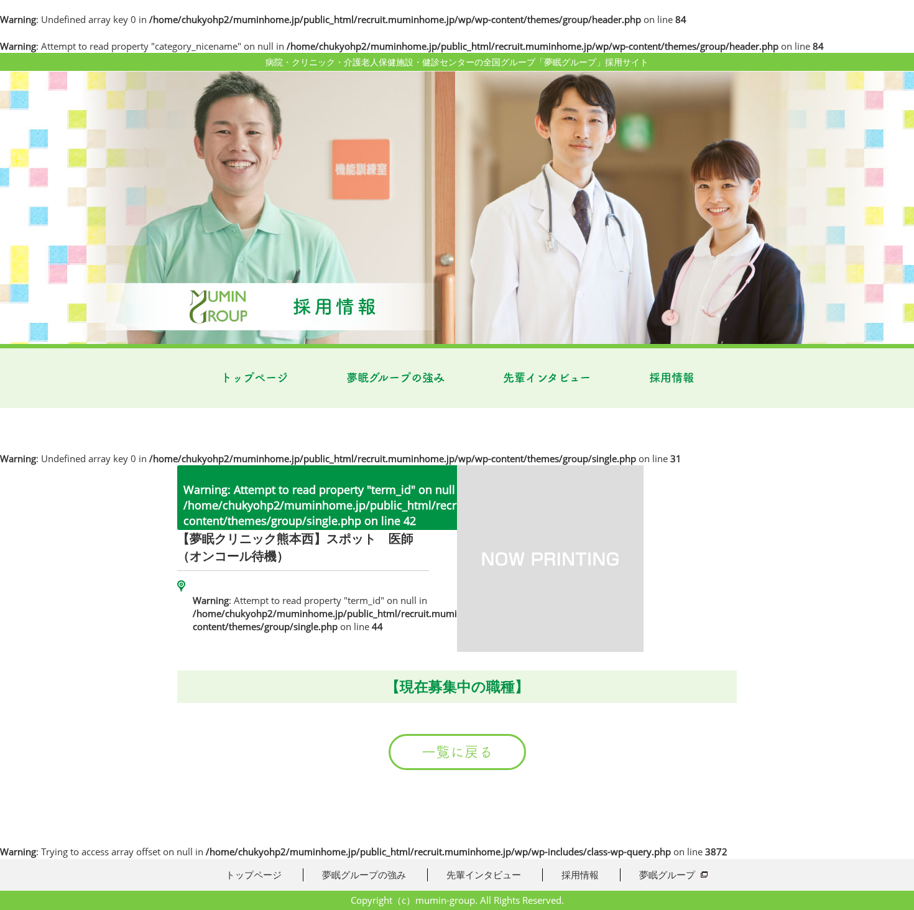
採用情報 (671, 377)
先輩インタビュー (547, 377)
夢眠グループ (667, 874)
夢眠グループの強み (395, 377)
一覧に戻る (457, 752)
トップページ (254, 377)
